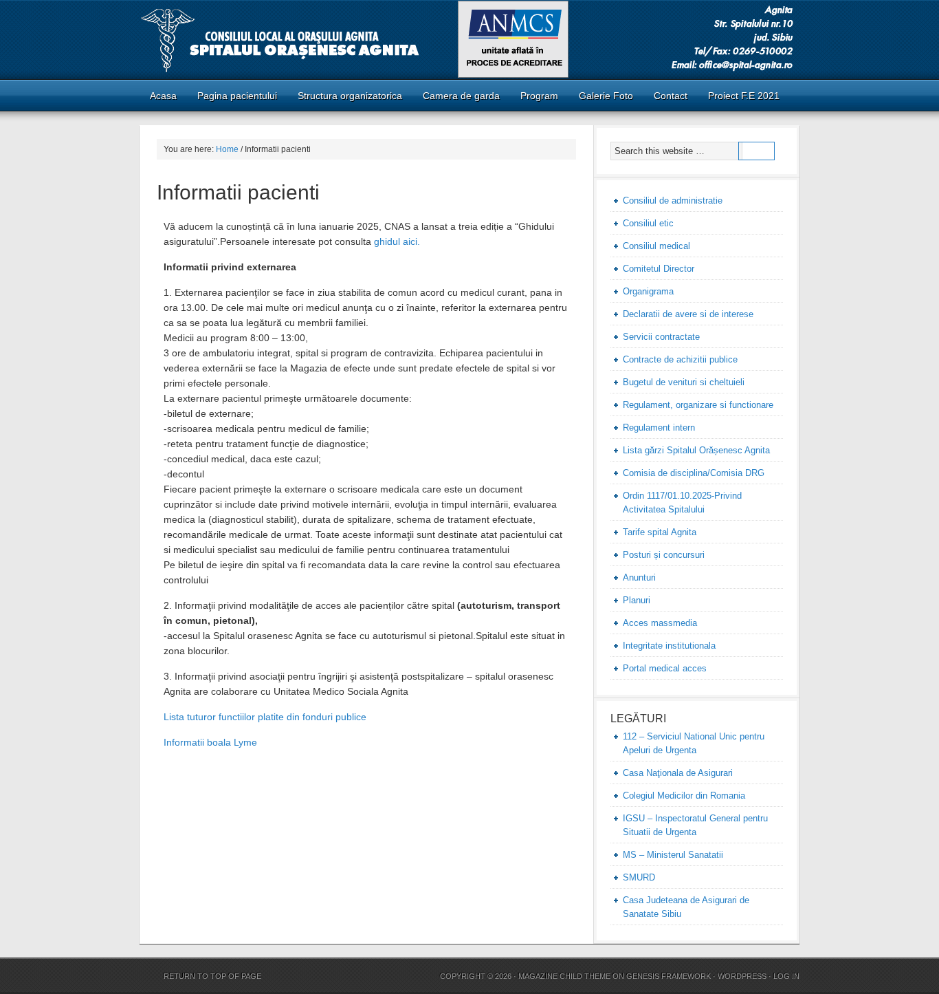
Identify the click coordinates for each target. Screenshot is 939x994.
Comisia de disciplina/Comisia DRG (693, 473)
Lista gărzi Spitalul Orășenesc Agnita (696, 450)
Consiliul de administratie (672, 200)
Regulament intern (659, 427)
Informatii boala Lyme (210, 742)
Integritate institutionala (669, 645)
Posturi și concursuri (664, 555)
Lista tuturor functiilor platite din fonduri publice (265, 716)
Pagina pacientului (232, 95)
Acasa (158, 95)
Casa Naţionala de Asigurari (678, 773)
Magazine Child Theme (564, 976)
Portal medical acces (665, 668)
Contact (670, 95)
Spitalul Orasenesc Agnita (469, 39)
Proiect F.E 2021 (744, 95)
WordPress (742, 976)
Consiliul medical (656, 246)
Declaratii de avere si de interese (688, 314)
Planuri (636, 600)
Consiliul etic (648, 223)
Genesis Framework (668, 976)
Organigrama (648, 291)
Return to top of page (212, 976)
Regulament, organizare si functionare (698, 405)
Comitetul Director (658, 268)
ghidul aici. (395, 241)
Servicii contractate (661, 337)
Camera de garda (456, 95)
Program (539, 95)
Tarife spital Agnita (659, 532)
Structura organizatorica (350, 95)
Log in (786, 976)
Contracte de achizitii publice (680, 359)
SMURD (639, 877)
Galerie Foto (606, 95)
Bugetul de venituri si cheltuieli (683, 382)
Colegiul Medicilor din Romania (684, 795)
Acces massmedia (660, 623)
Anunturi (639, 577)
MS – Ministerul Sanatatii (673, 855)
